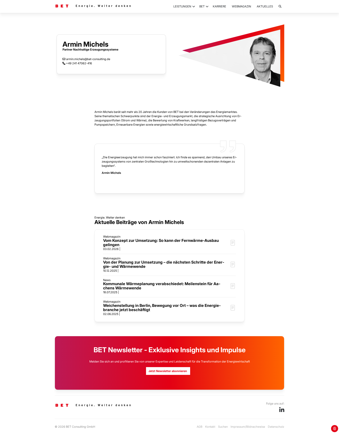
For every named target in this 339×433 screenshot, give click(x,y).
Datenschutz (276, 426)
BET (202, 6)
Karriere (219, 6)
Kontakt (210, 426)
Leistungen (182, 6)
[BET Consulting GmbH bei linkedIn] (281, 411)
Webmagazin (241, 6)
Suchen (223, 426)
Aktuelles (265, 6)
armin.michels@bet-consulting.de (88, 59)
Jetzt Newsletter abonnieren (168, 371)
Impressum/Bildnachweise (248, 426)
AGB (199, 426)
